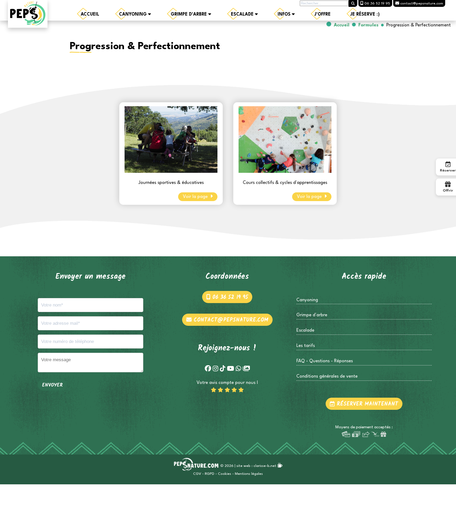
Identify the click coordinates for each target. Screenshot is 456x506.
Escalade (243, 14)
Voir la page (196, 196)
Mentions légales (249, 474)
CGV (197, 474)
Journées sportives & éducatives (171, 182)
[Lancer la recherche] (353, 3)
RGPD (209, 474)
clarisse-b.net (265, 466)
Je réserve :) (364, 14)
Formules (368, 25)
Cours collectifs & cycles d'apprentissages (285, 182)
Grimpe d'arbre (189, 14)
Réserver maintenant (366, 404)
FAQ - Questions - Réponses (324, 361)
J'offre (323, 14)
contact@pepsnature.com (230, 320)
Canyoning (133, 14)
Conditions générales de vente (327, 376)
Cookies (224, 474)
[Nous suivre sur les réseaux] (208, 369)
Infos (285, 14)
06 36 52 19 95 (229, 297)
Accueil (90, 14)
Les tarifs (305, 345)
